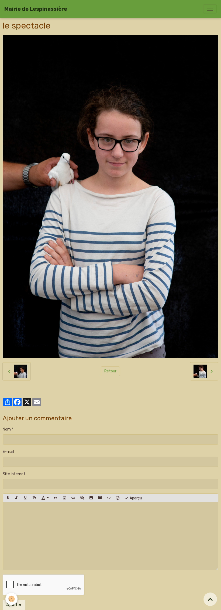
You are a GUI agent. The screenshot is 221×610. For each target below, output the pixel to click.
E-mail (8, 451)
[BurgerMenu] (210, 8)
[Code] (108, 498)
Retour (110, 371)
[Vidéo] (100, 498)
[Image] (91, 498)
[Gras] (7, 498)
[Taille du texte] (34, 498)
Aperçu (135, 498)
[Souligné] (25, 498)
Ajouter (14, 604)
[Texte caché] (82, 498)
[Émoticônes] (117, 498)
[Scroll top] (210, 599)
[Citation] (55, 498)
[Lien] (73, 498)
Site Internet (14, 474)
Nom (7, 429)
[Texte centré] (64, 498)
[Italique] (16, 498)
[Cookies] (11, 599)
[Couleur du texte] (45, 498)
